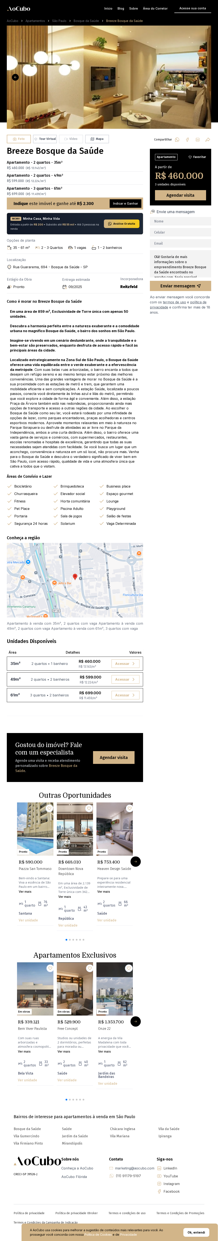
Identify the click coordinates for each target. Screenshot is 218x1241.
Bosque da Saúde (86, 21)
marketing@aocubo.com (134, 1168)
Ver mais (25, 891)
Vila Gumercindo (26, 1136)
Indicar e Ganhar (125, 203)
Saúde (67, 1129)
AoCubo (12, 21)
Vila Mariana (119, 1136)
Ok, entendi (196, 1232)
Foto (21, 139)
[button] (66, 940)
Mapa (99, 139)
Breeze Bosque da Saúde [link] (124, 21)
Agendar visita (114, 757)
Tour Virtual (47, 139)
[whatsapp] (177, 139)
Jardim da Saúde (75, 1136)
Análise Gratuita (124, 223)
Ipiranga (165, 1136)
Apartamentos (35, 21)
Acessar (122, 663)
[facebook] (187, 139)
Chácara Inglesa (122, 1129)
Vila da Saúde (168, 1129)
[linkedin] (197, 139)
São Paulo (59, 21)
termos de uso (174, 302)
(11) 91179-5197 (128, 1176)
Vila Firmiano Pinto (28, 1143)
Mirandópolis (72, 1143)
